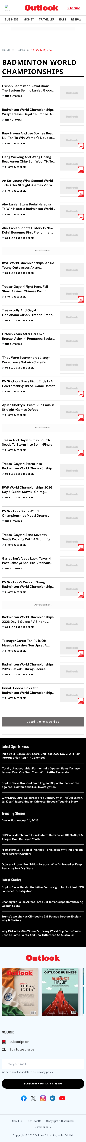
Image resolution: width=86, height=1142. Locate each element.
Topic (20, 50)
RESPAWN (78, 19)
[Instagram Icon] (43, 1098)
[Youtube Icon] (62, 1098)
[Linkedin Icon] (52, 1098)
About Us (17, 1121)
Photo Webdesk (15, 143)
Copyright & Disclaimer (60, 1121)
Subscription (19, 1041)
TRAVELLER (46, 19)
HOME (6, 50)
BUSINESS (12, 19)
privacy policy (45, 1072)
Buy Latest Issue (22, 1049)
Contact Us (34, 1121)
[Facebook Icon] (24, 1098)
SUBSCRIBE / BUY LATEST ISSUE (43, 1083)
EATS (62, 19)
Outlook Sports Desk (19, 238)
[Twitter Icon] (33, 1098)
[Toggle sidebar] (10, 8)
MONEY (28, 19)
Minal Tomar (13, 96)
